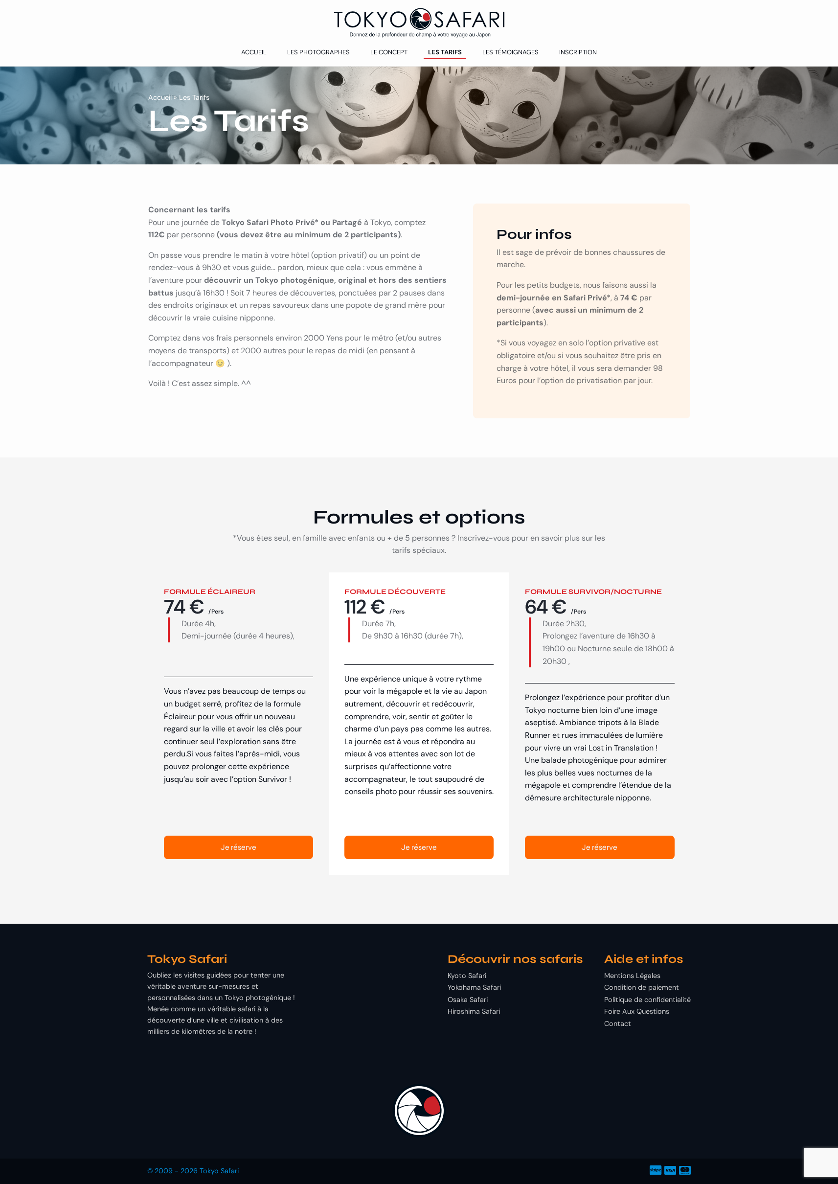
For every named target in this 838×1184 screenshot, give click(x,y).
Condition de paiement (641, 987)
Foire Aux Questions (636, 1011)
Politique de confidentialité (647, 999)
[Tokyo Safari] (419, 23)
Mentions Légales (632, 975)
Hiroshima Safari (474, 1011)
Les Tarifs (445, 52)
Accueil (254, 52)
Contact (617, 1023)
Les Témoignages (510, 52)
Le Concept (389, 52)
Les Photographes (318, 52)
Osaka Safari (468, 999)
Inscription (578, 52)
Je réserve (238, 847)
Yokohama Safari (474, 987)
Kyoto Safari (467, 975)
